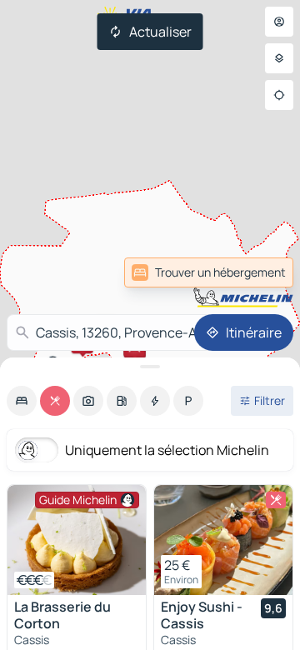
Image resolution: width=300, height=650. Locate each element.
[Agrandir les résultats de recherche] (150, 367)
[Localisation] (279, 95)
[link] (208, 273)
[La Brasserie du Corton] (77, 540)
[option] (22, 401)
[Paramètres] (279, 58)
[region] (77, 540)
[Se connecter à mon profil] (279, 22)
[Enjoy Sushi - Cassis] (223, 540)
